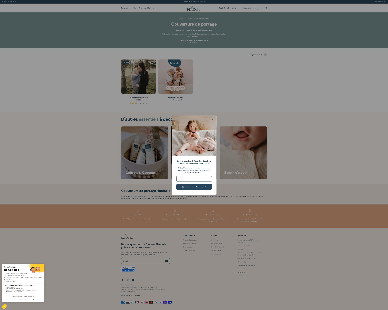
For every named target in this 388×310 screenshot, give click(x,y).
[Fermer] (212, 120)
